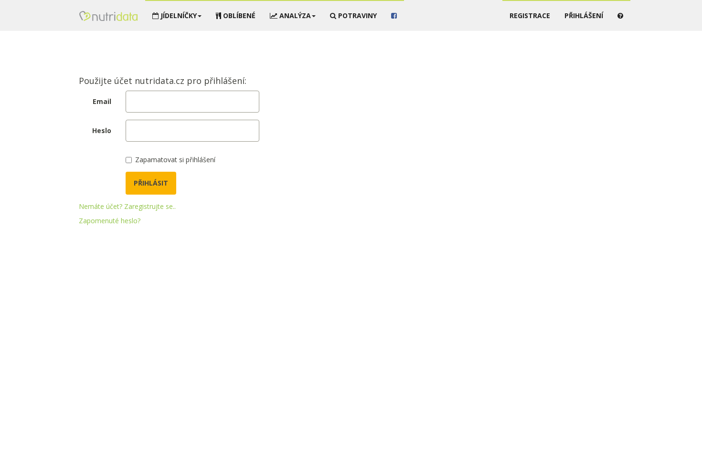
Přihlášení (583, 15)
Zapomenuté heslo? (109, 220)
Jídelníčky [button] (178, 15)
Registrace (530, 15)
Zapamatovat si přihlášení (175, 159)
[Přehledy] (108, 14)
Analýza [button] (294, 15)
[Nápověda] (620, 15)
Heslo (101, 130)
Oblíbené (238, 15)
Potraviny (356, 15)
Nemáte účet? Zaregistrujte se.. (127, 206)
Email (102, 101)
